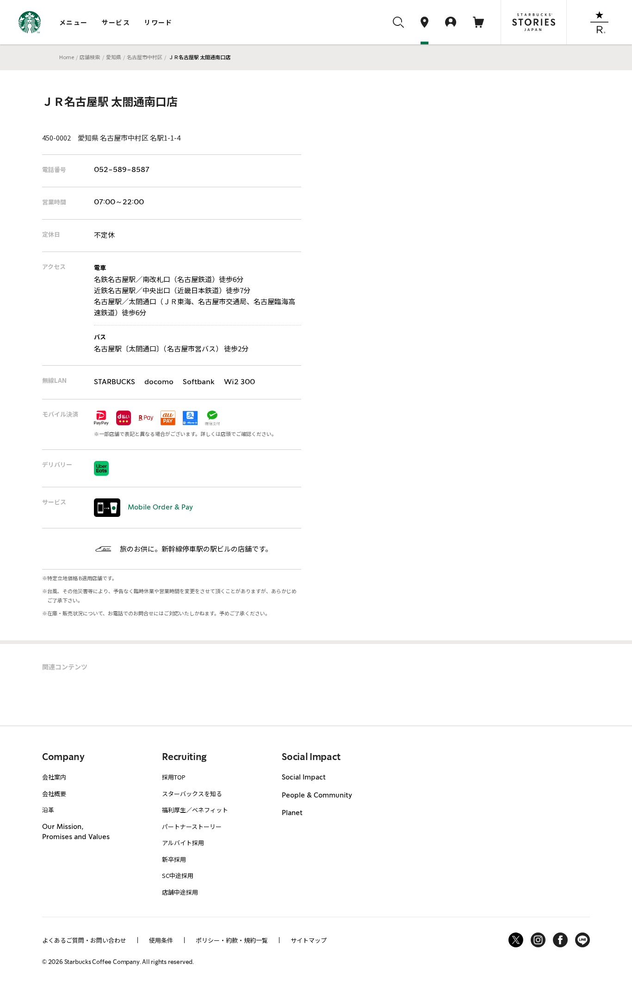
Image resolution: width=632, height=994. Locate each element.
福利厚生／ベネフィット (195, 809)
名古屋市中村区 (144, 57)
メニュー (73, 22)
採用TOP (174, 777)
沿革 (48, 809)
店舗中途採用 (180, 892)
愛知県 (113, 57)
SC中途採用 (177, 875)
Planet (292, 813)
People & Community (317, 795)
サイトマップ (309, 940)
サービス (116, 22)
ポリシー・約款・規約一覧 (232, 940)
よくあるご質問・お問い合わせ (84, 940)
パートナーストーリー (192, 826)
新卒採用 (174, 859)
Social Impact (304, 777)
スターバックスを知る (192, 793)
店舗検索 (90, 57)
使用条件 (161, 940)
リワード (158, 22)
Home (66, 57)
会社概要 (54, 793)
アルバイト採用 (183, 842)
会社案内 (54, 777)
